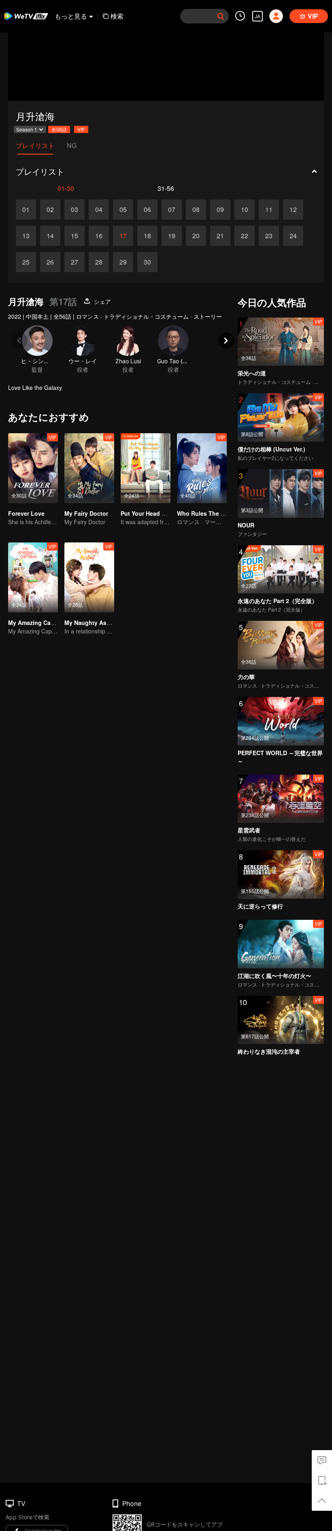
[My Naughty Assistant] (89, 577)
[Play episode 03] (74, 209)
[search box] (221, 16)
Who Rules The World (207, 513)
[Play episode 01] (26, 209)
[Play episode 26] (50, 262)
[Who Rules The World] (202, 468)
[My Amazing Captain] (33, 577)
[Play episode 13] (26, 236)
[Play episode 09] (220, 209)
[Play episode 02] (50, 209)
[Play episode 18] (147, 236)
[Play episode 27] (74, 262)
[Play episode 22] (244, 236)
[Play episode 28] (99, 262)
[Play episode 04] (99, 209)
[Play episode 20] (196, 236)
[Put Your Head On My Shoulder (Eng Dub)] (145, 468)
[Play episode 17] (123, 236)
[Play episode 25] (26, 262)
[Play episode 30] (147, 262)
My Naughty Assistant (95, 622)
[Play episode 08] (196, 209)
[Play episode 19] (172, 236)
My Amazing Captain (36, 622)
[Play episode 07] (172, 209)
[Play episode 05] (123, 209)
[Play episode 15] (74, 236)
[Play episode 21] (220, 236)
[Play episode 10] (244, 209)
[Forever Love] (33, 468)
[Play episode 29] (123, 262)
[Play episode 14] (50, 236)
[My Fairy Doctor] (89, 468)
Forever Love (26, 513)
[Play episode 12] (293, 209)
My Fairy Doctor (86, 513)
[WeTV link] (26, 16)
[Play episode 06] (147, 209)
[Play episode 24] (293, 236)
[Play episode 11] (269, 209)
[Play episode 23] (269, 236)
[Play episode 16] (99, 236)
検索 (117, 16)
